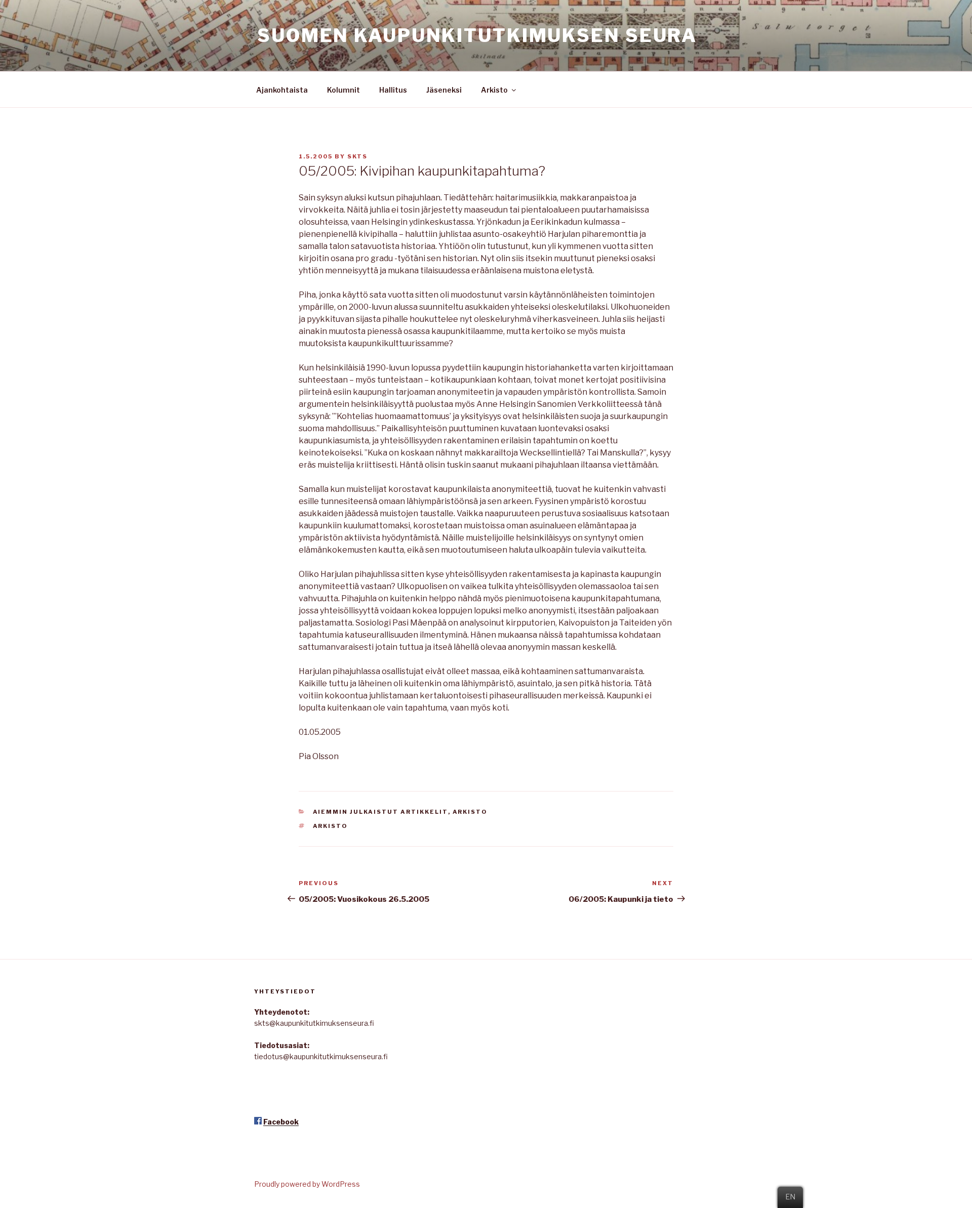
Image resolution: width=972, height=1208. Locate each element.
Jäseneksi (444, 90)
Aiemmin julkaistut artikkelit (380, 811)
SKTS (357, 156)
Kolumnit (343, 90)
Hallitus (393, 90)
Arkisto (494, 90)
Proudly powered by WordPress (307, 1184)
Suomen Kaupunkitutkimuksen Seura (477, 35)
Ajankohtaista (282, 90)
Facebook (281, 1121)
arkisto (330, 825)
